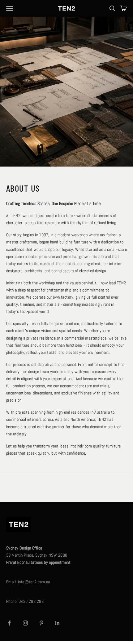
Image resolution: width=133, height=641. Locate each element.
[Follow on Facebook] (9, 623)
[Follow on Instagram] (25, 623)
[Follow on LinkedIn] (57, 623)
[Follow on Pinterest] (41, 623)
